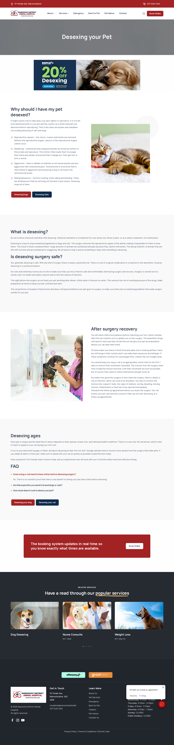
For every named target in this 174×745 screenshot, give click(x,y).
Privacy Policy (70, 731)
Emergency (78, 13)
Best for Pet (94, 13)
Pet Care (67, 639)
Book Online (155, 13)
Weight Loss (122, 634)
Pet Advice (109, 13)
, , (59, 696)
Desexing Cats (42, 194)
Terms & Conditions (87, 731)
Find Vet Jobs (104, 731)
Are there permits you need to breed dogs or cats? (37, 485)
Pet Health (120, 639)
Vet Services (94, 697)
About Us (93, 693)
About (50, 13)
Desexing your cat (47, 502)
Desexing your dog (23, 502)
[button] (161, 704)
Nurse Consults (73, 634)
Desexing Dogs (21, 194)
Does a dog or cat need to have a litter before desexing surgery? (44, 474)
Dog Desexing (19, 634)
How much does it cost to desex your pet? (33, 490)
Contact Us (94, 717)
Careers (92, 709)
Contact (123, 13)
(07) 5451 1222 (153, 3)
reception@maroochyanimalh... (63, 705)
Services (63, 13)
